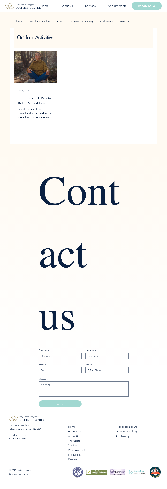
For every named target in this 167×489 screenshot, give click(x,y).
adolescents (106, 21)
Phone (88, 364)
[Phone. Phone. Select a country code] (91, 370)
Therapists (74, 440)
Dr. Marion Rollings (127, 431)
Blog (60, 21)
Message (44, 378)
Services (73, 445)
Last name (90, 350)
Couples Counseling (81, 21)
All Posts (19, 21)
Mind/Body (74, 454)
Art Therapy (122, 436)
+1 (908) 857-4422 (17, 438)
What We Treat (76, 449)
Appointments (76, 431)
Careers (72, 459)
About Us (73, 436)
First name (44, 350)
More (123, 21)
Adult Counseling (40, 21)
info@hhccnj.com (17, 435)
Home (72, 426)
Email (42, 364)
